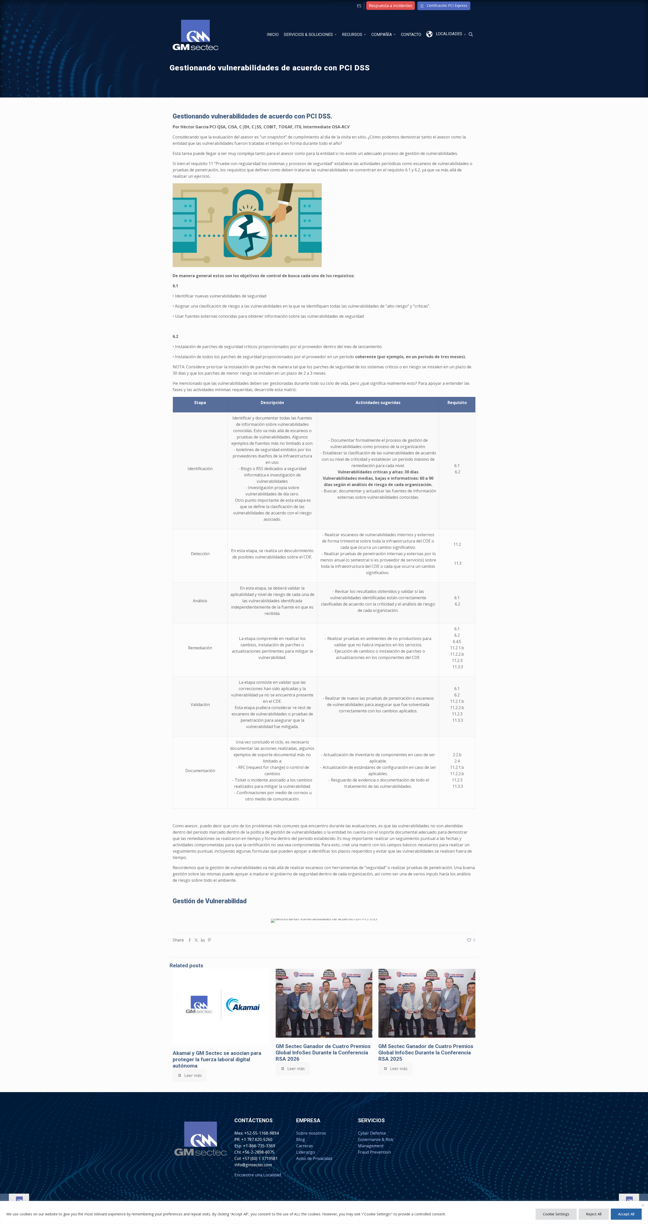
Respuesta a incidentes (390, 5)
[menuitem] (359, 5)
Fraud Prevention (374, 1152)
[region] (324, 1212)
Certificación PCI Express (447, 5)
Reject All (593, 1214)
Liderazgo (305, 1152)
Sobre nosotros (311, 1133)
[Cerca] (643, 1205)
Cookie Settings (556, 1214)
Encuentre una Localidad (257, 1175)
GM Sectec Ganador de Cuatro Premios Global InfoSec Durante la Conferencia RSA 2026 (323, 1052)
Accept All (626, 1214)
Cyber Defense (372, 1133)
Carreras (304, 1146)
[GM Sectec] (195, 34)
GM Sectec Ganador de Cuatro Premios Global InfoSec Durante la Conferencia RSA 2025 (425, 1052)
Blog (300, 1139)
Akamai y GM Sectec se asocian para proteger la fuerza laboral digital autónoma (217, 1059)
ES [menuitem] (359, 6)
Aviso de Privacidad (314, 1158)
